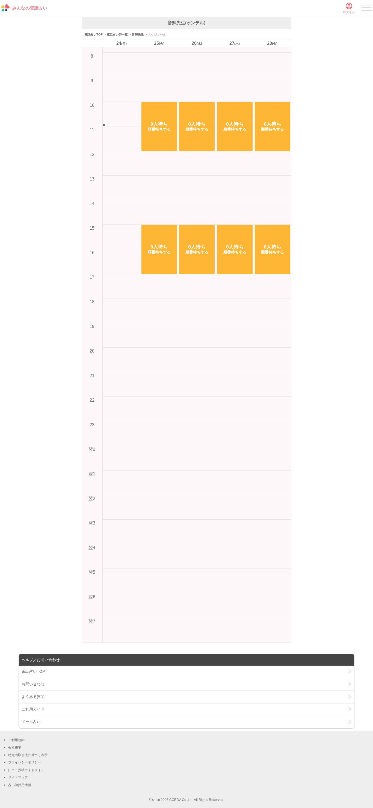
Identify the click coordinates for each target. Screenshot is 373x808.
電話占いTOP (93, 34)
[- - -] (367, 9)
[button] (159, 126)
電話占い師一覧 (117, 34)
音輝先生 (138, 34)
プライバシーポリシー (24, 762)
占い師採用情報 (19, 785)
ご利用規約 (16, 740)
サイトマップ (18, 777)
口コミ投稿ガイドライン (26, 770)
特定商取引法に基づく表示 (28, 755)
